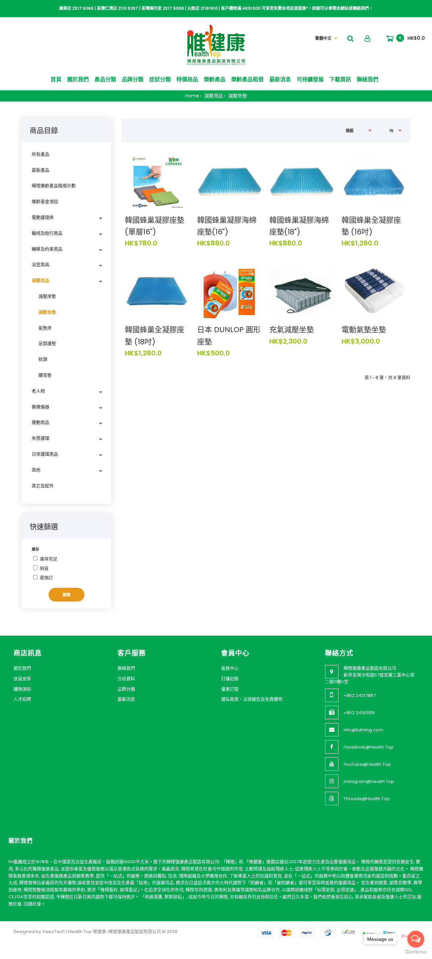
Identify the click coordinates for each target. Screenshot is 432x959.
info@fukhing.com (363, 730)
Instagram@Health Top (369, 781)
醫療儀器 (40, 407)
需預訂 (46, 578)
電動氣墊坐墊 (364, 329)
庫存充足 (48, 559)
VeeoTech (53, 931)
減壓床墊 (47, 296)
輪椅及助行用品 (47, 233)
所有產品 (40, 154)
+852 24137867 (360, 695)
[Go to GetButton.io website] (416, 952)
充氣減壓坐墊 (291, 329)
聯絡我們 (126, 668)
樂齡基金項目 (45, 201)
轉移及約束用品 (47, 249)
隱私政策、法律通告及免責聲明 (251, 699)
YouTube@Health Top (367, 764)
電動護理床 (43, 217)
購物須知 (22, 689)
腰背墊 (45, 375)
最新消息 (126, 699)
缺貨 (44, 568)
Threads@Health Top (367, 798)
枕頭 (42, 359)
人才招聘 (22, 699)
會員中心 (230, 668)
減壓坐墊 (237, 95)
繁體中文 (323, 38)
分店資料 (126, 678)
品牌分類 (126, 689)
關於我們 (22, 668)
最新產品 (40, 170)
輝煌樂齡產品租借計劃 (54, 185)
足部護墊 (47, 343)
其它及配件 (43, 486)
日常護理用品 (45, 454)
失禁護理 (40, 438)
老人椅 (38, 391)
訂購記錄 (230, 678)
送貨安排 (22, 678)
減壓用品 (213, 95)
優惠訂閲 (230, 689)
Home (192, 95)
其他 (36, 470)
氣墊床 (45, 328)
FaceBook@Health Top (369, 747)
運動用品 (40, 422)
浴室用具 (40, 264)
